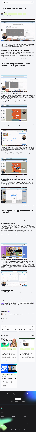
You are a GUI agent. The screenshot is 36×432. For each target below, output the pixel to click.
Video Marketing (16, 349)
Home (2, 418)
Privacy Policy (26, 420)
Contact (2, 425)
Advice (8, 374)
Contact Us (14, 420)
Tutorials (4, 349)
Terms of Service (26, 418)
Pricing (2, 420)
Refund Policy (26, 423)
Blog (1, 423)
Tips (12, 374)
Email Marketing (9, 349)
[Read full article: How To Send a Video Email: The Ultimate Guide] (27, 342)
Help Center (14, 418)
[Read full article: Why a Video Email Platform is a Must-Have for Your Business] (9, 342)
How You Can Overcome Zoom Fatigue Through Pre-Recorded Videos (9, 380)
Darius (4, 12)
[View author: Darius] (2, 14)
